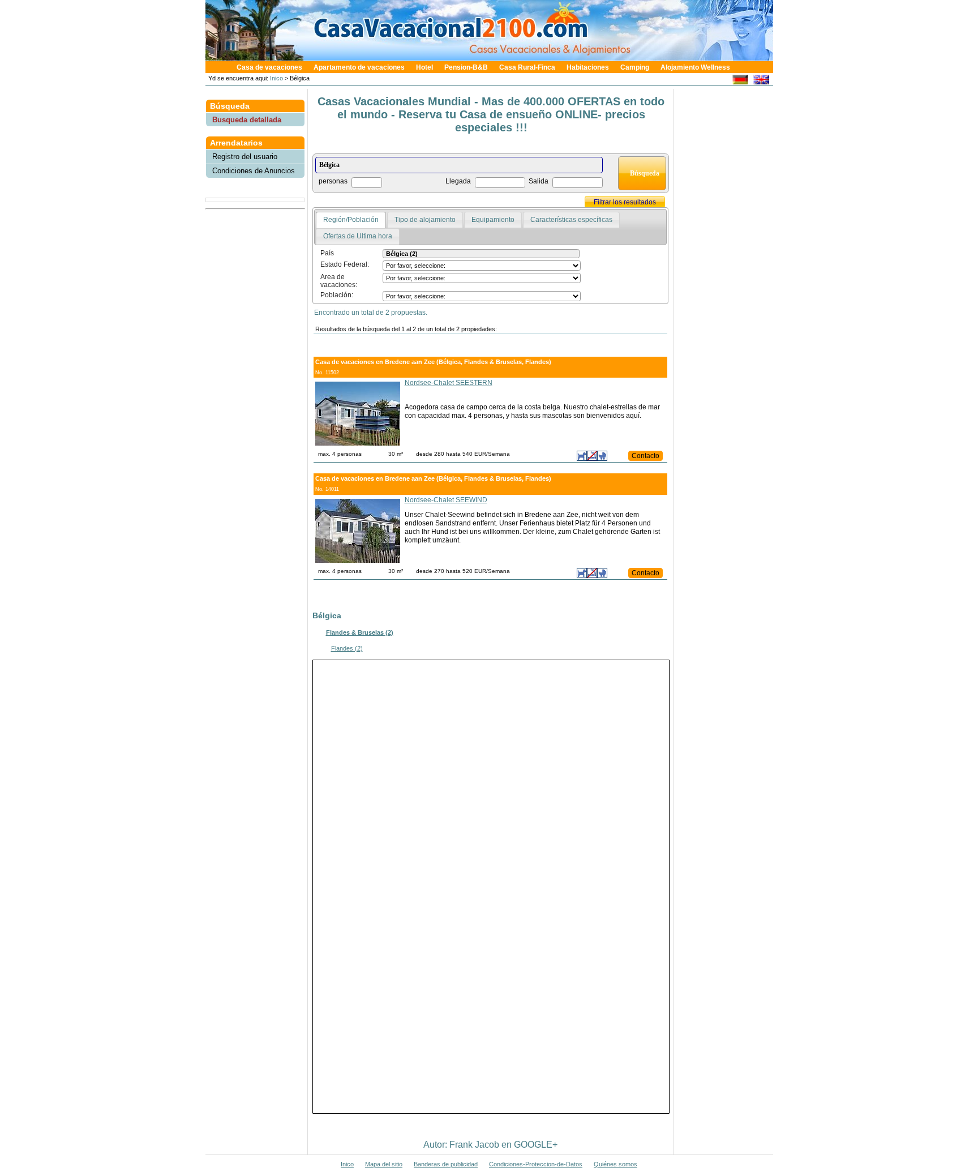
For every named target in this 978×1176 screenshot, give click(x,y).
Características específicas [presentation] (571, 220)
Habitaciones (588, 67)
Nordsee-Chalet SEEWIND (446, 500)
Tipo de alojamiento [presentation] (425, 220)
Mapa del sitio (383, 1164)
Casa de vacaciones (269, 67)
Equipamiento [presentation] (492, 220)
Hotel (424, 67)
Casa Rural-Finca (527, 67)
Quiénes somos (615, 1164)
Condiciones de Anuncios (253, 170)
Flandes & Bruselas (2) (359, 632)
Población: (336, 295)
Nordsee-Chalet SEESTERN (448, 383)
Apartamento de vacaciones (359, 67)
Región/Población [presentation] (351, 220)
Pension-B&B (466, 67)
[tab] (351, 220)
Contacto (645, 456)
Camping (634, 67)
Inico (275, 78)
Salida (538, 181)
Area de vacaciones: (338, 281)
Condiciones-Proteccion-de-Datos (535, 1164)
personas (333, 181)
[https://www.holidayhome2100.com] (760, 81)
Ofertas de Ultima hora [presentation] (357, 236)
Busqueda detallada (246, 120)
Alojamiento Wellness (695, 67)
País (327, 253)
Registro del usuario (244, 156)
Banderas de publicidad (446, 1164)
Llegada (458, 181)
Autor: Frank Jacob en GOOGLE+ (490, 1144)
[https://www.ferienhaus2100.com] (740, 81)
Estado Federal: (344, 264)
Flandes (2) (347, 648)
